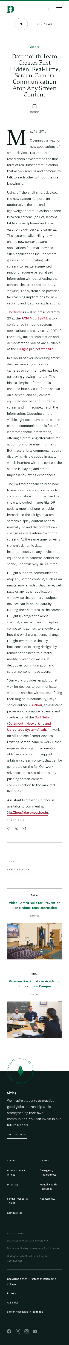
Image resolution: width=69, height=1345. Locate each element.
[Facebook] (9, 1332)
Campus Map (14, 1212)
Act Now (15, 1134)
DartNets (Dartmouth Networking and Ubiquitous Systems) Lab (29, 723)
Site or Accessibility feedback (25, 1311)
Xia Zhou (35, 705)
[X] (18, 1332)
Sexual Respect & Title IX (17, 1201)
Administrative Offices (16, 1172)
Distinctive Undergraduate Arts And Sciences (33, 1248)
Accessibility (47, 1198)
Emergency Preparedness (48, 1172)
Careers (44, 1160)
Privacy (11, 1293)
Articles (34, 47)
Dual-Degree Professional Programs (27, 1240)
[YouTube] (35, 1332)
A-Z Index (13, 1302)
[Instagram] (26, 1332)
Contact (11, 1160)
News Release (18, 869)
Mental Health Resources (48, 1186)
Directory (12, 1184)
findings (20, 312)
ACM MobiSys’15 (34, 318)
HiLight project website (35, 349)
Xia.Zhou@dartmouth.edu (27, 812)
